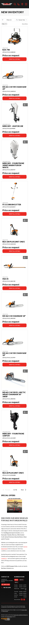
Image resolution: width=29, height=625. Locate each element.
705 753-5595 (7, 587)
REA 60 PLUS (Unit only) (13, 473)
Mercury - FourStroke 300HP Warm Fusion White (13, 165)
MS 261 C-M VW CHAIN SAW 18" (14, 354)
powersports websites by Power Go (21, 614)
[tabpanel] (20, 590)
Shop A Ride (9, 616)
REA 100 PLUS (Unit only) (13, 242)
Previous (7, 489)
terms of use (5, 611)
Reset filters (25, 23)
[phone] (18, 4)
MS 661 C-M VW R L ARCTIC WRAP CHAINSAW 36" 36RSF (14, 394)
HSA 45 (5, 279)
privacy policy (24, 609)
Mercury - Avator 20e (12, 126)
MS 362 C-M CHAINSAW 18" (14, 316)
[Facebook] (22, 599)
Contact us (4, 558)
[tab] (16, 580)
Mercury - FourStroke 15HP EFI (13, 435)
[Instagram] (24, 599)
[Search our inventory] (14, 4)
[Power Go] (14, 619)
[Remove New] (6, 24)
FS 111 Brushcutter (11, 205)
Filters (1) (9, 20)
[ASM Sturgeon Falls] (6, 4)
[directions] (22, 4)
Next (22, 489)
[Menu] (26, 4)
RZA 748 (6, 50)
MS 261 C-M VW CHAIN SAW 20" (14, 88)
